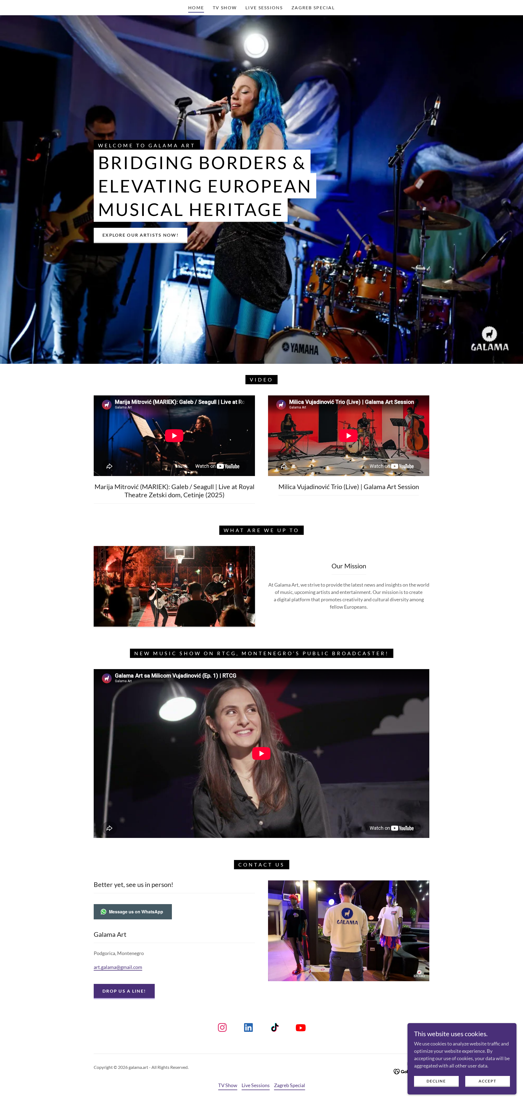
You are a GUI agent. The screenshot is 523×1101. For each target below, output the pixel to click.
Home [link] (196, 7)
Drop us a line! (124, 990)
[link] (222, 1028)
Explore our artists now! (140, 234)
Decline (436, 1081)
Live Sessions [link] (264, 7)
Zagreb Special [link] (313, 7)
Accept (487, 1081)
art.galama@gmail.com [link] (118, 967)
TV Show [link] (225, 7)
